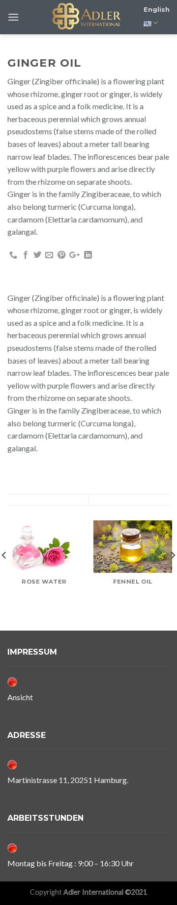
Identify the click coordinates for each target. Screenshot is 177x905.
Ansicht (20, 697)
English (157, 9)
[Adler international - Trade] (87, 17)
